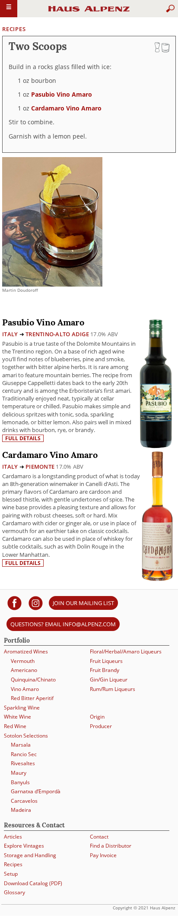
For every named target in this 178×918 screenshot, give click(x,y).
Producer (101, 726)
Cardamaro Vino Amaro (66, 108)
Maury (18, 772)
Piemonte (39, 466)
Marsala (21, 744)
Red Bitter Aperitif (32, 698)
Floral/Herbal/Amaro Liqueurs (126, 651)
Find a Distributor (110, 845)
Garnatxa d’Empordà (35, 791)
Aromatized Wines (26, 651)
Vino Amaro (25, 689)
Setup (11, 873)
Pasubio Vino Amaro (61, 94)
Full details (23, 438)
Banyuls (20, 782)
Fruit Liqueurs (106, 661)
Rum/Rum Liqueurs (112, 689)
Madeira (21, 810)
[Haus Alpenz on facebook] (14, 603)
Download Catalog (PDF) (33, 883)
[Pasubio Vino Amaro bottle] (155, 383)
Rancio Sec (24, 754)
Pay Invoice (103, 855)
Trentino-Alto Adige (57, 334)
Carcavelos (24, 800)
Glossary (14, 892)
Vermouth (23, 661)
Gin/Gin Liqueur (108, 679)
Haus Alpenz (89, 12)
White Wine (17, 716)
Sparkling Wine (22, 707)
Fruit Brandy (104, 670)
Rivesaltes (23, 763)
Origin (97, 716)
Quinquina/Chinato (33, 679)
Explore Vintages (24, 845)
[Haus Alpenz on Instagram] (36, 603)
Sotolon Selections (26, 735)
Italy (10, 334)
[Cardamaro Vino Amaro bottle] (157, 515)
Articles (13, 836)
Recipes (13, 29)
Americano (24, 670)
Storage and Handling (30, 855)
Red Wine (15, 726)
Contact (99, 836)
